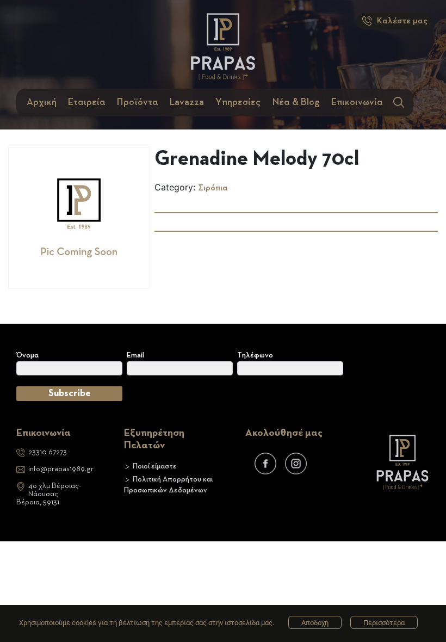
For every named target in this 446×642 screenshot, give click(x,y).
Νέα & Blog (296, 102)
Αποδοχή (315, 623)
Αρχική (42, 102)
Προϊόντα (137, 102)
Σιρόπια (213, 188)
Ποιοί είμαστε (155, 466)
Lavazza (187, 102)
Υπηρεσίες (238, 102)
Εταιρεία (87, 102)
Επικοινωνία (357, 102)
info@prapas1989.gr (61, 469)
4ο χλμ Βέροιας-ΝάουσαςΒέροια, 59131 (48, 494)
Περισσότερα (384, 623)
